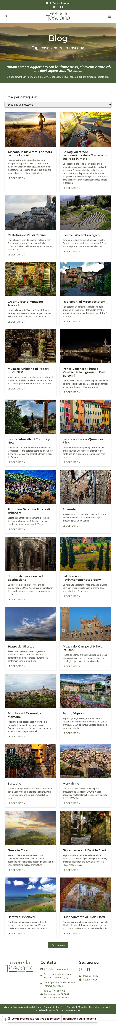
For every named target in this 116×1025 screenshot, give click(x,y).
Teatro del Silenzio (21, 646)
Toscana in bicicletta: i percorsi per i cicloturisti (30, 153)
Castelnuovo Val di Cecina (27, 235)
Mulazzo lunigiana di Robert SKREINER (28, 370)
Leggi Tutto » (16, 178)
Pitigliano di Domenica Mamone (24, 715)
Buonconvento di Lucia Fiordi (84, 917)
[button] (5, 16)
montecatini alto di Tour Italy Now (29, 440)
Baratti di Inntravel (21, 917)
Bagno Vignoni (73, 713)
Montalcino (71, 783)
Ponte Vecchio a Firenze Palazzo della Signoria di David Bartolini (85, 372)
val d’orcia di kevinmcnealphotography (82, 578)
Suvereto (69, 509)
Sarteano (14, 783)
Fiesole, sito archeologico (81, 235)
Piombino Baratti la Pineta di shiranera (29, 511)
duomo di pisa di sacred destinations (25, 578)
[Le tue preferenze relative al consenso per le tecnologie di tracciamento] (5, 1020)
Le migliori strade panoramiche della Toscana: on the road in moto (85, 155)
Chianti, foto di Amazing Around (25, 303)
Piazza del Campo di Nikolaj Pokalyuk (83, 648)
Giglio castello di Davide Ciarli (84, 850)
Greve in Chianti (19, 850)
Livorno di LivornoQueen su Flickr (83, 440)
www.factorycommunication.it (65, 1010)
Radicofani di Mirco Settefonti (84, 301)
